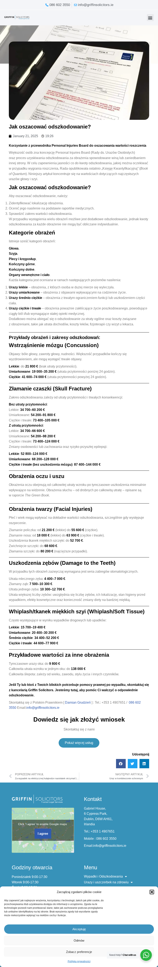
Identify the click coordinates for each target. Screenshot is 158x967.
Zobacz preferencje (79, 952)
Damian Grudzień (78, 702)
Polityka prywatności (79, 961)
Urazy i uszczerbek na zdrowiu (106, 882)
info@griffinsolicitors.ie (42, 707)
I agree (43, 833)
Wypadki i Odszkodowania (103, 876)
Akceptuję (79, 929)
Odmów (79, 940)
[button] (152, 892)
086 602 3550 (106, 838)
